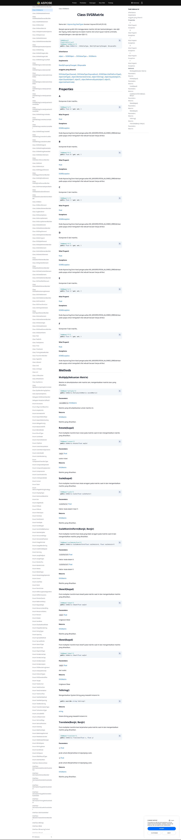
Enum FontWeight (38, 526)
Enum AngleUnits (37, 410)
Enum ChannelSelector (39, 440)
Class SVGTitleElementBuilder (41, 298)
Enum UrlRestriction (38, 717)
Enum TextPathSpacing (39, 700)
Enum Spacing (37, 634)
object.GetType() (65, 77)
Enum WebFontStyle (38, 730)
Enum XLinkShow (37, 750)
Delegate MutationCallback (40, 400)
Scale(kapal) (133, 86)
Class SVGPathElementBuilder (41, 41)
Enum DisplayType (38, 493)
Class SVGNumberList (39, 28)
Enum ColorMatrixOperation (41, 450)
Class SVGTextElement (39, 274)
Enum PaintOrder (37, 588)
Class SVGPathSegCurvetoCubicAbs (41, 64)
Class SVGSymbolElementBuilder (40, 267)
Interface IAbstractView (39, 763)
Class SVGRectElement (39, 205)
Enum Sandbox (37, 621)
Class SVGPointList (38, 166)
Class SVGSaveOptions (39, 215)
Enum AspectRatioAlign (39, 417)
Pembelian (83, 3)
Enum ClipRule (37, 443)
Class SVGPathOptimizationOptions (41, 45)
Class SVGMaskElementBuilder (42, 7)
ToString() (133, 118)
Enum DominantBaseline (40, 496)
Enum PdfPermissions (39, 595)
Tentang (110, 3)
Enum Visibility (37, 727)
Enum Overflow (37, 582)
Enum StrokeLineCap (39, 654)
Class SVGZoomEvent (39, 332)
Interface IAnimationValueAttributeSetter (42, 807)
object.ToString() (97, 77)
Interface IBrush (37, 833)
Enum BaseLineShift (38, 427)
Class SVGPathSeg (38, 50)
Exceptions (131, 28)
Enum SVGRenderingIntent (40, 667)
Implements (132, 15)
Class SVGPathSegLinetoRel (41, 131)
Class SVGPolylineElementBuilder (41, 182)
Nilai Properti (132, 25)
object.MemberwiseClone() (81, 77)
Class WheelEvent (38, 379)
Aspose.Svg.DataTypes (75, 24)
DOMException (64, 128)
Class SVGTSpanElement (40, 308)
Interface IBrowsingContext (41, 829)
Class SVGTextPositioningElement (41, 290)
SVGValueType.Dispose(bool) (87, 74)
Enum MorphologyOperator (41, 575)
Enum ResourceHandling (40, 608)
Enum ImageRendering (39, 545)
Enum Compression (38, 471)
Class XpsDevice (37, 382)
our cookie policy (166, 825)
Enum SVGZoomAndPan (39, 677)
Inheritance (132, 12)
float (60, 119)
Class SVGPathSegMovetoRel (41, 151)
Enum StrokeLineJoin (38, 661)
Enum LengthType (38, 559)
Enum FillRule (36, 506)
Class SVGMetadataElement (41, 13)
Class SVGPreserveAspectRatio (41, 186)
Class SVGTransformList (39, 304)
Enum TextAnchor (38, 684)
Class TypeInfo (37, 359)
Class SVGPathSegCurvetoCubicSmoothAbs (42, 75)
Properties (131, 20)
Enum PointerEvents (38, 598)
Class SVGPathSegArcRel (40, 56)
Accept (161, 828)
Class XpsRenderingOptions (41, 390)
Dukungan (92, 3)
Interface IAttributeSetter (40, 812)
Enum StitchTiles (37, 648)
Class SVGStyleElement (39, 241)
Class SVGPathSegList (39, 145)
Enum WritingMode (38, 746)
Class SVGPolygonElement (40, 170)
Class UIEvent (36, 362)
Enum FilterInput (37, 512)
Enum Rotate (36, 618)
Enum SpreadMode (38, 641)
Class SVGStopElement (39, 231)
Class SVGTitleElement (39, 294)
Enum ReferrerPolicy (38, 601)
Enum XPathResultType (39, 756)
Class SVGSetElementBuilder (41, 228)
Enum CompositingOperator (41, 468)
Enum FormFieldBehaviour (40, 529)
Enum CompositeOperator (40, 465)
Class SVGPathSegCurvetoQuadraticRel (41, 95)
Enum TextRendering (39, 704)
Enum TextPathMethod (39, 697)
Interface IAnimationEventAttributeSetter (42, 780)
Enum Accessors (37, 403)
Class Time (35, 346)
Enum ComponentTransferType (40, 460)
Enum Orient (36, 578)
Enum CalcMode (37, 436)
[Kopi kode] (119, 40)
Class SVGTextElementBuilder (41, 278)
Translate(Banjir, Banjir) (137, 123)
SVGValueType (81, 56)
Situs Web (102, 3)
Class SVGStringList (38, 238)
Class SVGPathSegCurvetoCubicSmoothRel (42, 82)
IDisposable (81, 65)
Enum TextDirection (38, 687)
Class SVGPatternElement (40, 155)
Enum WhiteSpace (38, 743)
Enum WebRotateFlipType (40, 740)
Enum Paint (36, 585)
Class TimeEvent (37, 349)
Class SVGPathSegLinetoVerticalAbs (41, 135)
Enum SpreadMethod (39, 638)
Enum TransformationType (40, 707)
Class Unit (35, 365)
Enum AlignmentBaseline (40, 407)
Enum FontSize (37, 516)
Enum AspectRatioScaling (40, 420)
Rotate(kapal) (134, 78)
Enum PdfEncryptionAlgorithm (42, 592)
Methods (131, 68)
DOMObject (69, 56)
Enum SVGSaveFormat (39, 671)
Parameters (131, 73)
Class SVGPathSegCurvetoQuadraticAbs (41, 88)
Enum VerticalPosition (39, 723)
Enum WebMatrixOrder (39, 736)
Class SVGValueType (38, 323)
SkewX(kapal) (134, 103)
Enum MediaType (37, 572)
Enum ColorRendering (39, 456)
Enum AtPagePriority (38, 423)
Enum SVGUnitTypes (38, 674)
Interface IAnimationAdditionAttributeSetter (42, 768)
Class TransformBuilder (39, 356)
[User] (142, 3)
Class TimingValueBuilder (40, 352)
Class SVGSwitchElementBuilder (40, 258)
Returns (130, 76)
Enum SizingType (37, 631)
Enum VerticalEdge (38, 720)
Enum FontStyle (37, 522)
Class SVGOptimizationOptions (42, 31)
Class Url (35, 372)
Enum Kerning (37, 552)
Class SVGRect (36, 202)
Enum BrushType (37, 433)
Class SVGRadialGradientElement (41, 190)
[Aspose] (44, 2)
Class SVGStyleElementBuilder (41, 244)
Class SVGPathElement (39, 38)
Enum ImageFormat (38, 542)
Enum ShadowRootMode (40, 624)
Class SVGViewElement (39, 326)
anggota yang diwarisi (135, 17)
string (61, 711)
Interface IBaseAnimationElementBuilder (42, 817)
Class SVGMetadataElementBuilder (41, 17)
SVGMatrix (92, 56)
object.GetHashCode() (66, 82)
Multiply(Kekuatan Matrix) (138, 71)
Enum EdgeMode (37, 503)
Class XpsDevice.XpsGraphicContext (41, 386)
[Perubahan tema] (51, 837)
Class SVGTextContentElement (41, 271)
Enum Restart (36, 615)
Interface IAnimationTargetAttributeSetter (42, 787)
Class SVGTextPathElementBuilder (41, 285)
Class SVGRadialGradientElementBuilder (42, 196)
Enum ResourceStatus (39, 611)
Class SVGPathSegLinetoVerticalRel (41, 141)
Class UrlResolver (37, 375)
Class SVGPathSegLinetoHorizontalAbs (41, 119)
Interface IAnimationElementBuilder (40, 774)
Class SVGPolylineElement (40, 178)
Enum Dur (35, 499)
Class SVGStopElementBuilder (41, 235)
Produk (74, 3)
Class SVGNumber (38, 25)
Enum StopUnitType (38, 651)
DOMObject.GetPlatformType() (110, 74)
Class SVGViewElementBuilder (41, 329)
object (61, 56)
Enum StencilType (38, 644)
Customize (154, 833)
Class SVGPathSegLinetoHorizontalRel (42, 126)
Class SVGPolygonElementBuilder (41, 174)
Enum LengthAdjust (38, 555)
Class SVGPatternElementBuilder (40, 159)
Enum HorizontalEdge (39, 536)
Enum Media (36, 568)
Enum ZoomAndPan (38, 760)
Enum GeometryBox (38, 532)
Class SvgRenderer (38, 212)
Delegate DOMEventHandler (41, 397)
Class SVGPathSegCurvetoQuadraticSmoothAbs (42, 102)
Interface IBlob (37, 826)
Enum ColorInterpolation (40, 446)
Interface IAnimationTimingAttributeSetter (42, 800)
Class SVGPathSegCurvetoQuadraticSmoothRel (42, 109)
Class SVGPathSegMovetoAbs (41, 148)
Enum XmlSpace (37, 753)
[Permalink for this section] (69, 52)
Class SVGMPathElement (40, 22)
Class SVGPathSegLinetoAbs (41, 114)
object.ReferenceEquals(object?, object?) (95, 79)
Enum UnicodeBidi (38, 713)
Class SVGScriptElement (39, 218)
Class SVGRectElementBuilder (41, 208)
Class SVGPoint (37, 163)
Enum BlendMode (38, 430)
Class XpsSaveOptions (39, 394)
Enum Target (36, 680)
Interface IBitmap (38, 823)
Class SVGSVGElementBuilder (41, 251)
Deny (169, 833)
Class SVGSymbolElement (40, 263)
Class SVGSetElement (39, 225)
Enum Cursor (36, 481)
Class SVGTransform (38, 301)
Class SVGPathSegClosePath (41, 60)
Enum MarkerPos (37, 562)
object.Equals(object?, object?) (70, 79)
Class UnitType (37, 369)
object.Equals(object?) (112, 77)
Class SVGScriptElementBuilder (42, 221)
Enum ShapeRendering (39, 628)
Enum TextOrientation (39, 690)
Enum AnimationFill (38, 413)
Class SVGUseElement (39, 316)
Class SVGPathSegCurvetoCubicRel (41, 69)
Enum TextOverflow (38, 694)
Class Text (35, 336)
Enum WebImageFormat (40, 733)
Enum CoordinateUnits (39, 474)
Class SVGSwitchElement (40, 254)
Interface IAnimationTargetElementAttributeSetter (41, 793)
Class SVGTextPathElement (40, 281)
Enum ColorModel (38, 453)
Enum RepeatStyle (38, 605)
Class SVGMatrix (37, 10)
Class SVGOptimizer (38, 35)
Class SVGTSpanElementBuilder (40, 312)
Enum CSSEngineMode (39, 478)
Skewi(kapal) (133, 111)
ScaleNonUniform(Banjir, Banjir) (137, 94)
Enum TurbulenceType (39, 710)
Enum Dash (36, 484)
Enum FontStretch (38, 519)
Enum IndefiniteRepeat (39, 549)
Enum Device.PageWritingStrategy (41, 488)
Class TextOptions (38, 342)
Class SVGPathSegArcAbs (40, 53)
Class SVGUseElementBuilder (41, 319)
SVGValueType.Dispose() (68, 74)
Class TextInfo (36, 339)
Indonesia (136, 3)
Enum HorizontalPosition (40, 539)
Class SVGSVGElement (39, 248)
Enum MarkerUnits (38, 565)
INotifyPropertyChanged (68, 65)
